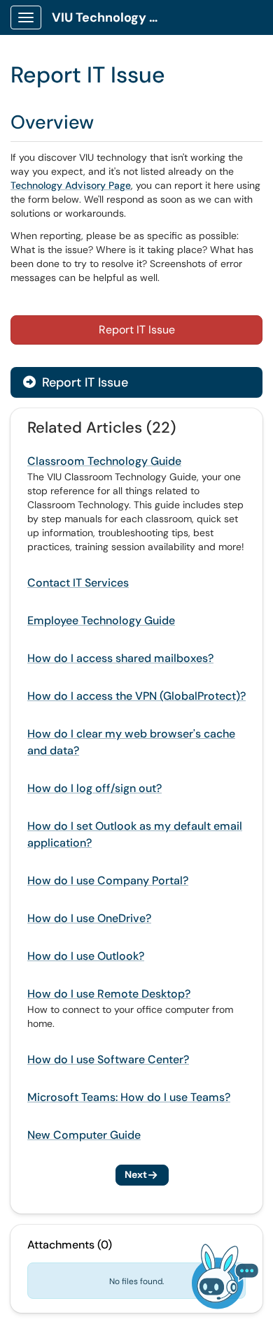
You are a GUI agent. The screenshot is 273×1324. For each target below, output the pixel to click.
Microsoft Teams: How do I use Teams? (128, 1097)
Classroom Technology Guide (104, 461)
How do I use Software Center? (108, 1059)
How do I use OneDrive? (89, 918)
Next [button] (136, 1174)
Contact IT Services (78, 582)
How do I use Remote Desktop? (108, 993)
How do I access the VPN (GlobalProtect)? (136, 696)
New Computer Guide (84, 1135)
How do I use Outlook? (85, 956)
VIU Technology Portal (113, 17)
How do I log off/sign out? (94, 788)
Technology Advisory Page (70, 185)
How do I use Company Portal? (107, 880)
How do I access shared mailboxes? (120, 658)
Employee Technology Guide (101, 620)
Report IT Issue (137, 329)
